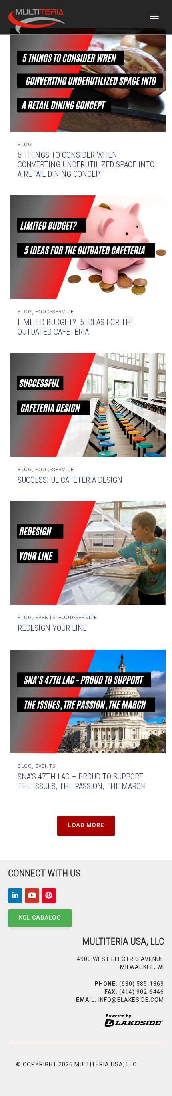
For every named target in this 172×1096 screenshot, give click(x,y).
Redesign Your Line (52, 628)
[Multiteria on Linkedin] (15, 895)
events (45, 617)
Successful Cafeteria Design (70, 480)
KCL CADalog (40, 917)
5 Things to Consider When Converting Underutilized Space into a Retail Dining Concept (86, 164)
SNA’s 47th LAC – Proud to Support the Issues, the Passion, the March (82, 781)
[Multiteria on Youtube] (32, 895)
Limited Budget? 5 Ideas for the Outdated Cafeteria (76, 327)
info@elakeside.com (131, 1000)
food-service (54, 312)
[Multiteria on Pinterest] (49, 895)
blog (25, 144)
